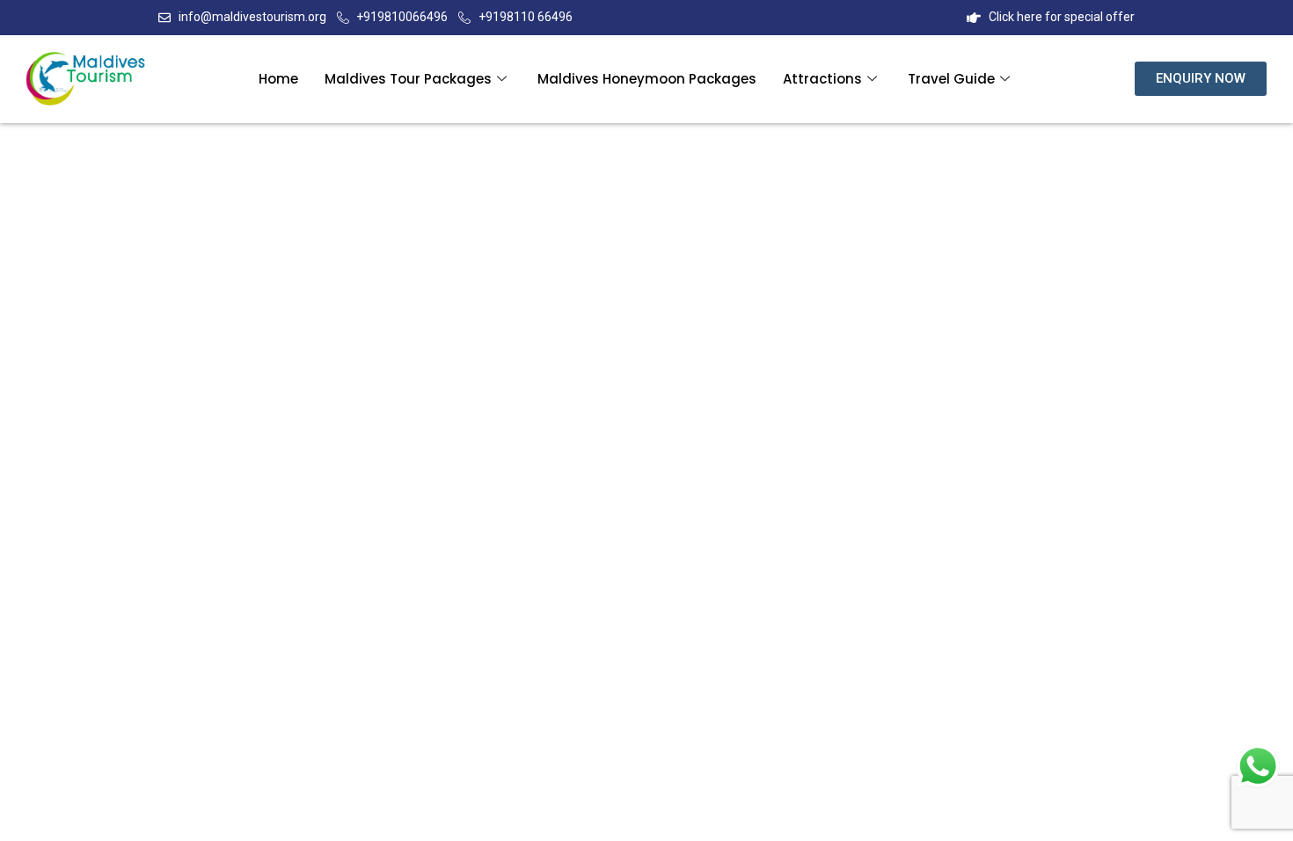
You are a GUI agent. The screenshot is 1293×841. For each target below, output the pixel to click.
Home (278, 78)
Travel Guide (951, 78)
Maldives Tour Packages (408, 78)
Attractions (822, 78)
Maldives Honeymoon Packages (646, 78)
